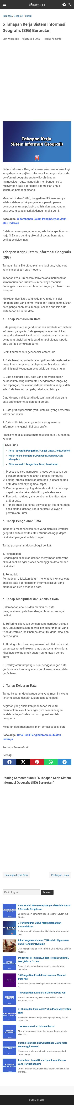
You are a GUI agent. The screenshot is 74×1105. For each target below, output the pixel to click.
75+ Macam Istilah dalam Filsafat (36, 1026)
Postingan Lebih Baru (16, 875)
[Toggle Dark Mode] (64, 4)
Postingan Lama (60, 875)
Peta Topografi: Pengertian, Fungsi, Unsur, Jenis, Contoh (39, 450)
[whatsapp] (51, 762)
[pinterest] (37, 762)
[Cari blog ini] (69, 4)
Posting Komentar (52, 38)
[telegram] (64, 762)
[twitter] (23, 762)
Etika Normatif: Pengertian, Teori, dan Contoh (33, 464)
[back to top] (67, 1097)
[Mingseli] (37, 4)
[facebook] (9, 762)
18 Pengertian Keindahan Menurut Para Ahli (42, 992)
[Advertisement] (37, 82)
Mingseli (41, 1100)
